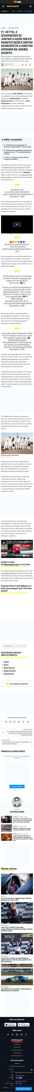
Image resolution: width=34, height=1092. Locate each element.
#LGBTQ (23, 280)
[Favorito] (26, 64)
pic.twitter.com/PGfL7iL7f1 (17, 301)
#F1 (26, 296)
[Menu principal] (3, 6)
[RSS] (26, 1034)
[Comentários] (30, 64)
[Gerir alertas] (28, 722)
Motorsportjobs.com (17, 1050)
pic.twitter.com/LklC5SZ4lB (17, 192)
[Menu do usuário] (30, 6)
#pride (28, 342)
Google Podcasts (10, 671)
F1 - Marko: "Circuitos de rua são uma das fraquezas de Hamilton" (16, 158)
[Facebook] (6, 722)
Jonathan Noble (9, 64)
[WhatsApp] (14, 722)
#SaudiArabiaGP (10, 342)
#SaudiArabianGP (11, 292)
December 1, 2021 (17, 196)
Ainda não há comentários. (17, 757)
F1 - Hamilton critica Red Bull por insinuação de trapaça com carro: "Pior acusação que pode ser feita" (18, 152)
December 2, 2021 (23, 250)
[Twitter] (10, 722)
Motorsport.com (11, 564)
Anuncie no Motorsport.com (17, 1066)
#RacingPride (17, 298)
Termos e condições (11, 1083)
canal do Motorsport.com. (11, 573)
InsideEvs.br (17, 1044)
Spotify (6, 662)
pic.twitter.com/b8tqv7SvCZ (17, 244)
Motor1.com (17, 1047)
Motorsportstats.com (17, 1055)
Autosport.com (17, 1053)
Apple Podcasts (9, 668)
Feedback (17, 1063)
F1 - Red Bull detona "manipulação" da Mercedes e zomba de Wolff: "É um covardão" (17, 146)
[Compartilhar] (22, 64)
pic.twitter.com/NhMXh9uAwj (17, 344)
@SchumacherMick (20, 287)
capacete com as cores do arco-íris (15, 167)
